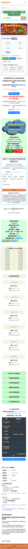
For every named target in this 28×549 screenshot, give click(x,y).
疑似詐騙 (13, 67)
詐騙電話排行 (2, 544)
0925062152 (14, 327)
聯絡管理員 (14, 546)
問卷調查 (21, 69)
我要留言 (13, 58)
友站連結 (16, 544)
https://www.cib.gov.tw (18, 437)
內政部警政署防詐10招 (19, 459)
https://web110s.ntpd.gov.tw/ (18, 431)
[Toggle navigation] (25, 2)
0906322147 (14, 342)
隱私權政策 (21, 544)
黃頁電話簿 (5, 2)
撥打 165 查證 (7, 61)
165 (20, 422)
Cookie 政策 (25, 544)
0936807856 (14, 356)
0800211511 (18, 426)
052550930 (14, 297)
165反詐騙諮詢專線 (7, 459)
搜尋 (23, 18)
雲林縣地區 (8, 51)
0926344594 (14, 312)
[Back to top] (26, 542)
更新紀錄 (12, 544)
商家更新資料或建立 (14, 93)
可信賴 (9, 151)
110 (17, 422)
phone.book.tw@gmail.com (17, 172)
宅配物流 (13, 69)
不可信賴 (18, 151)
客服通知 (6, 69)
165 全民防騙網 (6, 510)
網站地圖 (13, 547)
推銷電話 (6, 67)
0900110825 (14, 282)
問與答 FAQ (8, 544)
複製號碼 (20, 58)
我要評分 (6, 58)
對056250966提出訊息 (14, 112)
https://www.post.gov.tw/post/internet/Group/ (16, 412)
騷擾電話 (21, 67)
